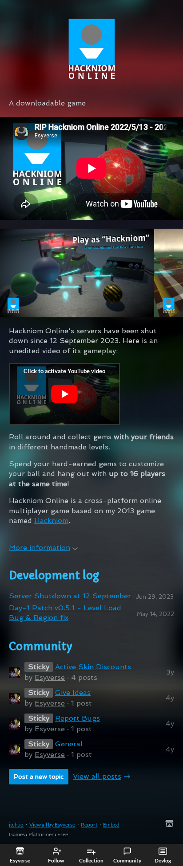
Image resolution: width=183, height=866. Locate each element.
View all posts (97, 776)
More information (39, 547)
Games (17, 834)
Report (89, 824)
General (69, 744)
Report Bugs (77, 718)
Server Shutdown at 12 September (70, 596)
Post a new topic (39, 776)
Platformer (41, 834)
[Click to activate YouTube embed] (64, 394)
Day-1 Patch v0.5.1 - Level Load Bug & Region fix (65, 613)
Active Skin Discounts (93, 667)
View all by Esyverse (52, 824)
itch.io (16, 824)
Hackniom (51, 520)
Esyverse (50, 677)
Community (127, 860)
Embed (111, 824)
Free (62, 834)
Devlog (163, 860)
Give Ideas (73, 692)
